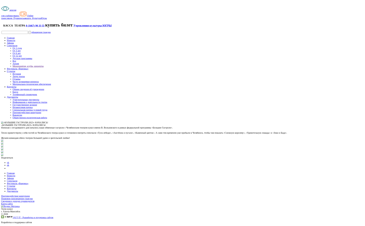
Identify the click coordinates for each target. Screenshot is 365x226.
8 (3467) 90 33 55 (35, 25)
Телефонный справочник (25, 94)
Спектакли (12, 45)
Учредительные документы (26, 99)
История (17, 74)
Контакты (11, 87)
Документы (12, 97)
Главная (11, 38)
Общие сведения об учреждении (28, 89)
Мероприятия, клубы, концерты (28, 66)
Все (14, 61)
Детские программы (22, 58)
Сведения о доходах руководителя (17, 201)
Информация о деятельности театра (30, 102)
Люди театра (19, 76)
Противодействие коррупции (27, 112)
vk (8, 162)
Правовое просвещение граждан (17, 198)
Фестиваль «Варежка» (18, 69)
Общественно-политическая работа (30, 117)
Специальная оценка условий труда (30, 110)
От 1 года (17, 48)
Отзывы (16, 79)
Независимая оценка (23, 107)
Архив (16, 63)
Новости (11, 40)
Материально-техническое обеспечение (32, 84)
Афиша (10, 43)
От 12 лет (17, 56)
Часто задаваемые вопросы (26, 81)
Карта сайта (7, 204)
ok (8, 165)
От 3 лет (17, 50)
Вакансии (17, 115)
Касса (15, 92)
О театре (11, 71)
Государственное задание (25, 105)
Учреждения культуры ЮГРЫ (92, 25)
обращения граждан (41, 32)
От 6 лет (17, 53)
